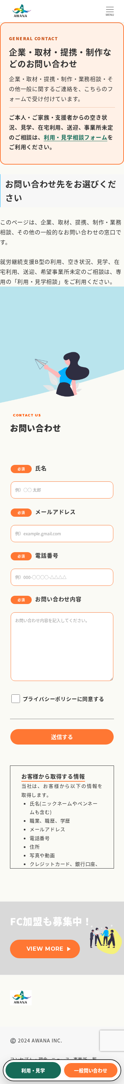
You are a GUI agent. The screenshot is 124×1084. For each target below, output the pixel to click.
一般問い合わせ (90, 1070)
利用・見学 (33, 1070)
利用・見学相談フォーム (75, 137)
